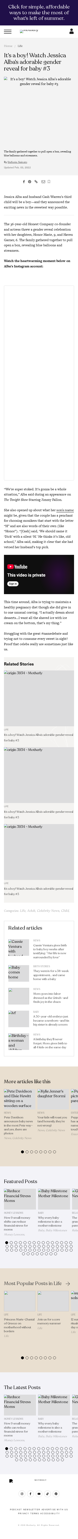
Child (65, 910)
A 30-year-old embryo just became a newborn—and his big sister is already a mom (51, 1020)
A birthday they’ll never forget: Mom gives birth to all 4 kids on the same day (50, 1043)
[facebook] (30, 1493)
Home (8, 46)
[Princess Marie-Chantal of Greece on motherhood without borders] (19, 1301)
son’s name (65, 510)
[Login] (71, 32)
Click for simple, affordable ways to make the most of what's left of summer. (39, 12)
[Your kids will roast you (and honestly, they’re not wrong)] (53, 1099)
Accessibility (50, 1514)
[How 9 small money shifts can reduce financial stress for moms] (20, 1199)
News (36, 940)
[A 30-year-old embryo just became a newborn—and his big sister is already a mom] (18, 1020)
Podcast (16, 1510)
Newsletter (31, 1510)
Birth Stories (41, 966)
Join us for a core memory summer (49, 1321)
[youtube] (39, 1493)
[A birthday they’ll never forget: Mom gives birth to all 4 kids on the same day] (18, 1042)
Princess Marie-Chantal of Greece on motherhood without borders (19, 1325)
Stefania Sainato (17, 162)
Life (20, 46)
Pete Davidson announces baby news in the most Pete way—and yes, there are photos (18, 1125)
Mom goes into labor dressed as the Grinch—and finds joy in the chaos (50, 998)
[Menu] (7, 32)
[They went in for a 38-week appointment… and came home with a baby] (18, 974)
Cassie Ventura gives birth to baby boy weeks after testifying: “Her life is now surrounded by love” (50, 951)
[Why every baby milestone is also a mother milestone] (54, 1199)
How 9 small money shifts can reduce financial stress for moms (17, 1224)
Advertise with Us (55, 1510)
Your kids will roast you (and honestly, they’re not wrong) (52, 1121)
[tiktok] (47, 1493)
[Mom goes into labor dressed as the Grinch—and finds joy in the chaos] (18, 997)
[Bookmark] (49, 181)
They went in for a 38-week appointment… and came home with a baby (51, 975)
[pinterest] (56, 1493)
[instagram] (22, 1493)
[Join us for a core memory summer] (53, 1301)
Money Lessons (13, 1213)
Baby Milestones (56, 1230)
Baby (36, 1012)
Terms (34, 1514)
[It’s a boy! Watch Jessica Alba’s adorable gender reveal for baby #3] (39, 698)
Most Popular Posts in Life (33, 1284)
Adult (31, 910)
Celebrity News (48, 910)
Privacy (23, 1514)
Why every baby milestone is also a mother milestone (50, 1222)
